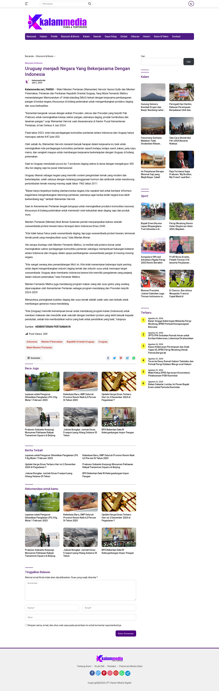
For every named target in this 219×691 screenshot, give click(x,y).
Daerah (97, 36)
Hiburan (135, 36)
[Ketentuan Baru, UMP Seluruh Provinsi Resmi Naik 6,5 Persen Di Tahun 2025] (80, 381)
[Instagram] (110, 673)
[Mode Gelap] (191, 3)
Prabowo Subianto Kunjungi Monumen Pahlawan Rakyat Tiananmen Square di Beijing (40, 432)
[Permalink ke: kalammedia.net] (27, 81)
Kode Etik (99, 666)
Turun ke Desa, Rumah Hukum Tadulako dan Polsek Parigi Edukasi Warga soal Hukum (171, 363)
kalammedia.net (38, 80)
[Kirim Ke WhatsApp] (133, 358)
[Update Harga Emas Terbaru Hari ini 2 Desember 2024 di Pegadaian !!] (119, 381)
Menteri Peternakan (52, 341)
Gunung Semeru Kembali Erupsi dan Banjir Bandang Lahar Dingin (152, 107)
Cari (143, 56)
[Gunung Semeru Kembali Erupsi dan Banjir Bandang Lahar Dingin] (153, 92)
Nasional (31, 36)
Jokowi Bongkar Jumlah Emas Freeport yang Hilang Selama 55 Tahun (80, 432)
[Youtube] (115, 673)
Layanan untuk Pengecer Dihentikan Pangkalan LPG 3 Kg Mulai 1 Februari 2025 (41, 397)
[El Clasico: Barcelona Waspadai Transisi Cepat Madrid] (181, 278)
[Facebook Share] (108, 358)
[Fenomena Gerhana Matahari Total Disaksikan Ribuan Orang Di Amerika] (153, 126)
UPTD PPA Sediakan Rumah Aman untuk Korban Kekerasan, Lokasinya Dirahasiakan (170, 337)
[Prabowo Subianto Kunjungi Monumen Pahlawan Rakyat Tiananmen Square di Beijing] (42, 416)
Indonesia (32, 341)
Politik (54, 36)
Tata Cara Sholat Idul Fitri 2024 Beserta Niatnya (180, 140)
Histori (146, 36)
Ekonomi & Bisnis (70, 36)
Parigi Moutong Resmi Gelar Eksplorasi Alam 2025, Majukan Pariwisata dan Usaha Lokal (181, 226)
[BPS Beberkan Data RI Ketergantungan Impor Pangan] (119, 416)
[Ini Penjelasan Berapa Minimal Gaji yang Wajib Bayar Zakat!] (153, 159)
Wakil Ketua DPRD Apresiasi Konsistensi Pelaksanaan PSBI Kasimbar (169, 374)
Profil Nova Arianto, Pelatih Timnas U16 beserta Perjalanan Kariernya (179, 260)
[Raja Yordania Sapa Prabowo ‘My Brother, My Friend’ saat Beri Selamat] (181, 159)
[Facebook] (92, 673)
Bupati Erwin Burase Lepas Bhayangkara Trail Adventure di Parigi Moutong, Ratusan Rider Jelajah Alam (152, 226)
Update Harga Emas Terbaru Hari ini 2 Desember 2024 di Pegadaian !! (116, 397)
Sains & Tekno (161, 36)
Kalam (86, 36)
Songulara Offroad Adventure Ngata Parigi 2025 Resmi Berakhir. (153, 260)
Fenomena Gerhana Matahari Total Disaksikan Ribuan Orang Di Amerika (151, 140)
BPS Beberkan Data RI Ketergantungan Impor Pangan (118, 431)
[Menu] (27, 3)
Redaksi (112, 666)
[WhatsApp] (121, 673)
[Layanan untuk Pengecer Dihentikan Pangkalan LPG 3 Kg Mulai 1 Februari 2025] (42, 381)
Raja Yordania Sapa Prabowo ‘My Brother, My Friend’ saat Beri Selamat (180, 174)
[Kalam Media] (57, 21)
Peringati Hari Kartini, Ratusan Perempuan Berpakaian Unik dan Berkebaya (180, 107)
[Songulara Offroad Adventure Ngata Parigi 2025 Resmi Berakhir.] (153, 245)
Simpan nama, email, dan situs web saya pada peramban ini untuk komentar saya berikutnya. (75, 625)
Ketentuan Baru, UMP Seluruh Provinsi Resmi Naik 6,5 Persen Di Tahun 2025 (79, 397)
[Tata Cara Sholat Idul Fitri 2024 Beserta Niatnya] (181, 126)
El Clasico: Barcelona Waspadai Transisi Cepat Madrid (180, 293)
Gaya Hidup (111, 36)
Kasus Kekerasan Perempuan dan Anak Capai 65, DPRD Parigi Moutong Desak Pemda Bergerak (168, 350)
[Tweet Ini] (114, 358)
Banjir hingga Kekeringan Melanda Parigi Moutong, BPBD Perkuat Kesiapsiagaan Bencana (169, 324)
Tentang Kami (84, 666)
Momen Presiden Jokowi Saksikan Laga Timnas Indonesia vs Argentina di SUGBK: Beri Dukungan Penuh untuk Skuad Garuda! (152, 293)
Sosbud (176, 36)
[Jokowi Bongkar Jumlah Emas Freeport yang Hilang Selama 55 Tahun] (80, 416)
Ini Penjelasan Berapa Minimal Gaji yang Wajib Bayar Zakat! (152, 174)
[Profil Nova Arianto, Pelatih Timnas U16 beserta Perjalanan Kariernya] (181, 245)
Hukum (43, 36)
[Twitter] (98, 673)
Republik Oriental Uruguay (80, 341)
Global (123, 36)
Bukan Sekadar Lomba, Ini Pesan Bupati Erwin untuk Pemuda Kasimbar (168, 385)
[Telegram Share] (127, 358)
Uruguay (102, 341)
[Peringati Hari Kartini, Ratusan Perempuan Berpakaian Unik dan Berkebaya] (181, 92)
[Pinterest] (104, 673)
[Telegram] (127, 673)
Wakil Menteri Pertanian (39, 347)
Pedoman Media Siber (131, 666)
